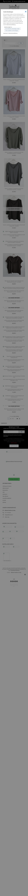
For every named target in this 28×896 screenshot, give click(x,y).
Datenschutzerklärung (11, 24)
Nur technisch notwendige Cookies (12, 28)
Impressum (5, 33)
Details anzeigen (7, 27)
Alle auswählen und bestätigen (11, 30)
